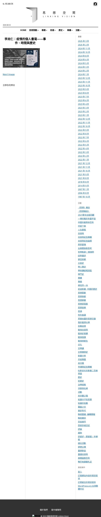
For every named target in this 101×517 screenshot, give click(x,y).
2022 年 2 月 (83, 156)
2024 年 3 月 (83, 67)
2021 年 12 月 (84, 163)
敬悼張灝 (82, 337)
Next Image (9, 74)
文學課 (81, 348)
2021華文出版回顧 (86, 215)
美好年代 (82, 410)
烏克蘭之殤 (83, 395)
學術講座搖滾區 (85, 270)
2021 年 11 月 (84, 167)
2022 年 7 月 (83, 137)
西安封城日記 (84, 425)
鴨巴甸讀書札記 (85, 461)
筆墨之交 (82, 407)
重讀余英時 (83, 454)
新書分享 (82, 355)
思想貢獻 (82, 296)
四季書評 (82, 255)
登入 (80, 472)
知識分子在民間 (85, 399)
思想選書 (82, 300)
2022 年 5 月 (83, 145)
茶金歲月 (82, 421)
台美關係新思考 (85, 248)
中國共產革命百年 (86, 222)
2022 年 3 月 (83, 152)
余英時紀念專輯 (85, 237)
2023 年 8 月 (83, 93)
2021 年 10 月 (84, 170)
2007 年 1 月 (83, 189)
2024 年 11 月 (84, 48)
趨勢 (80, 433)
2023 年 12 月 (84, 78)
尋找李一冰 (83, 285)
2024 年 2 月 (83, 70)
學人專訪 (82, 266)
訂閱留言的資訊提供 (87, 482)
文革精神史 (83, 352)
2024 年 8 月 (83, 56)
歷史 (61, 30)
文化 (80, 344)
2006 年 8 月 (83, 193)
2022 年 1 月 (83, 159)
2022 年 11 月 (84, 122)
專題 (44, 30)
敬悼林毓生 (83, 341)
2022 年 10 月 (84, 126)
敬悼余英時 (83, 329)
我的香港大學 (84, 322)
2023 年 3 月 (83, 107)
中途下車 (82, 226)
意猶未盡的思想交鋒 (87, 318)
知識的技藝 (83, 403)
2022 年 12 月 (84, 119)
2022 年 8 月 (83, 133)
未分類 (81, 363)
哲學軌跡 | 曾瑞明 (86, 252)
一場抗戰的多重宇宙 (87, 218)
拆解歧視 (82, 326)
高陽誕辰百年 (84, 458)
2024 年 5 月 (83, 63)
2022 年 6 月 (83, 141)
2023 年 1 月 (83, 115)
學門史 (81, 274)
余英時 (81, 233)
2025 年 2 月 (83, 44)
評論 (80, 429)
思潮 (52, 30)
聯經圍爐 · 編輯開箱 (86, 414)
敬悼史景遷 (83, 333)
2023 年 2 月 (83, 111)
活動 (78, 30)
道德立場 (82, 447)
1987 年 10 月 (84, 196)
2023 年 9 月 (83, 89)
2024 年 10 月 (84, 52)
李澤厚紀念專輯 (85, 367)
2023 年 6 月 (83, 100)
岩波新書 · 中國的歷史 (87, 289)
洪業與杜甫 (83, 388)
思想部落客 (83, 304)
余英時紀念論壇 (85, 241)
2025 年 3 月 (83, 41)
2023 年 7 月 (83, 96)
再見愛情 (82, 244)
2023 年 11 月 (84, 82)
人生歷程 (82, 229)
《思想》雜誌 (84, 207)
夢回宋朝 (82, 259)
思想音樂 (82, 307)
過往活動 (82, 443)
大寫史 (81, 263)
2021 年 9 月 (83, 174)
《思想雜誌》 (84, 211)
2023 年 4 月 (83, 104)
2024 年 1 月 (83, 74)
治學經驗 (82, 384)
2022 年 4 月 (83, 148)
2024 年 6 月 (83, 59)
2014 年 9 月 (83, 185)
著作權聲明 (56, 510)
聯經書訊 (82, 418)
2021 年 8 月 (83, 178)
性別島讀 (82, 315)
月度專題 (82, 359)
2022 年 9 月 (83, 130)
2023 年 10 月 (84, 85)
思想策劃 (33, 30)
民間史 (81, 381)
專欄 (69, 30)
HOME (23, 30)
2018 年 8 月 (83, 182)
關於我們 (44, 510)
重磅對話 (82, 450)
